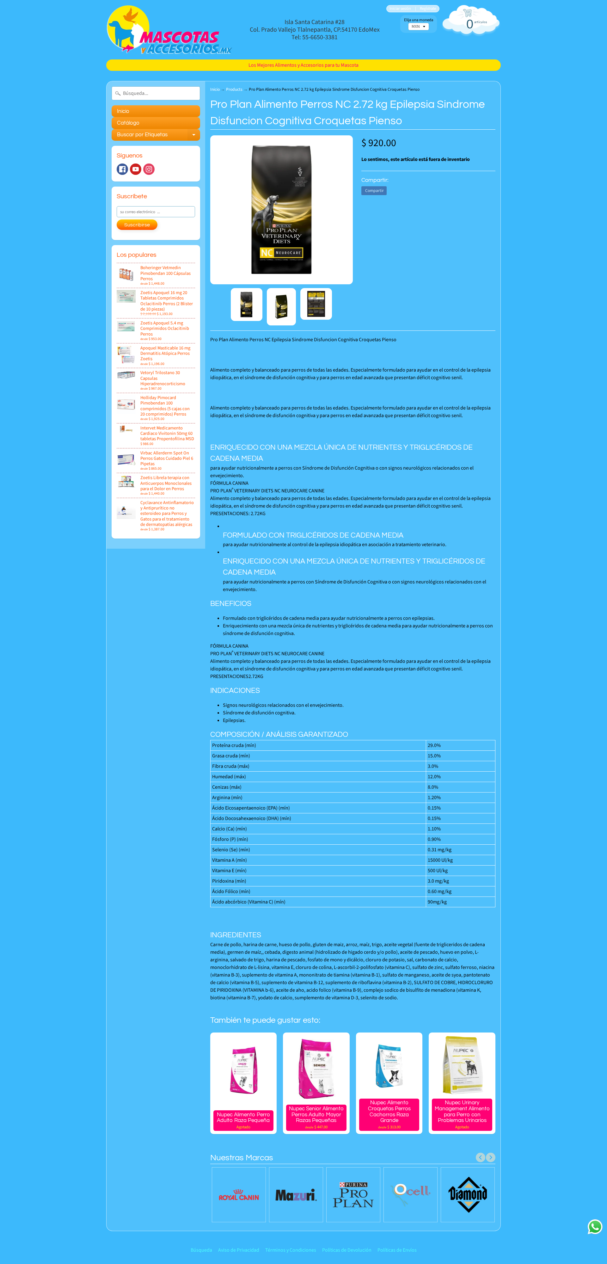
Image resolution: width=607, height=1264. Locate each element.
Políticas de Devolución (346, 1250)
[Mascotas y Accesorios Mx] (169, 29)
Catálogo (128, 123)
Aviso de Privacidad (238, 1250)
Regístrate (428, 9)
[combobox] (156, 93)
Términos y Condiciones (290, 1250)
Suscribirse (137, 224)
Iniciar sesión (400, 9)
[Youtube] (135, 169)
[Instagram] (149, 169)
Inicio (123, 111)
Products (234, 89)
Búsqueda (201, 1250)
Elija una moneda (418, 20)
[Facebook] (122, 169)
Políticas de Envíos (397, 1250)
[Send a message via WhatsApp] (595, 1227)
